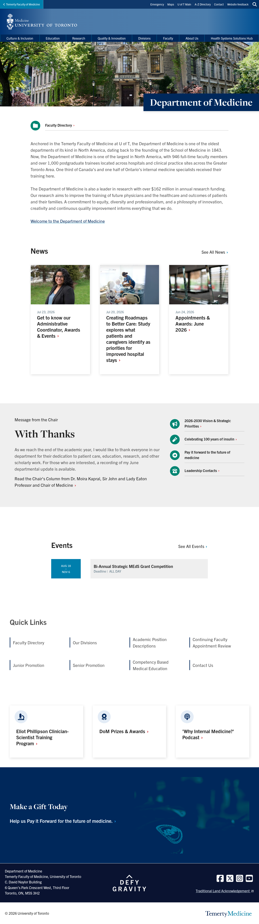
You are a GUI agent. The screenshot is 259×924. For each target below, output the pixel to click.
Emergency (157, 4)
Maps (170, 4)
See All (214, 251)
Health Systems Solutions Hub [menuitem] (232, 38)
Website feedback (237, 4)
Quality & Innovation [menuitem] (112, 38)
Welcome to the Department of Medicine (68, 221)
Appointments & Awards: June (192, 323)
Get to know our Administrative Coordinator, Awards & (58, 326)
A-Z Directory (203, 4)
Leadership (201, 470)
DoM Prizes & (122, 731)
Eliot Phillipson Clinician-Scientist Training (42, 737)
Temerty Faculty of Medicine (23, 4)
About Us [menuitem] (192, 38)
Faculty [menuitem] (168, 38)
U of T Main (184, 4)
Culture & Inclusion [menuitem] (19, 38)
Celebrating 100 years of (210, 439)
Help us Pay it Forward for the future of (62, 821)
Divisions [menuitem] (144, 38)
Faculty (59, 125)
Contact (219, 4)
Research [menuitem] (78, 38)
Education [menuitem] (53, 38)
